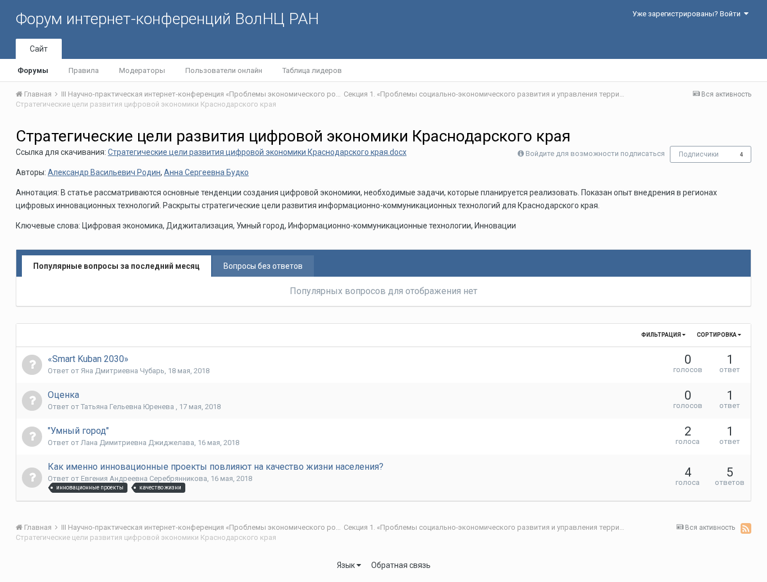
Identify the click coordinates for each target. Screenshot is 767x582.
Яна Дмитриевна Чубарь (123, 370)
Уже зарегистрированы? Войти (688, 14)
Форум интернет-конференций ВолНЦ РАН (167, 19)
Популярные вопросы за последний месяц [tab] (116, 266)
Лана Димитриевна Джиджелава (137, 442)
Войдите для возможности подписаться (595, 153)
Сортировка (717, 335)
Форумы (32, 70)
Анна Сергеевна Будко (206, 172)
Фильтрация (661, 335)
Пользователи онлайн (223, 70)
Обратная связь (401, 565)
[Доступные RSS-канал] (746, 528)
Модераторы (142, 70)
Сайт (39, 48)
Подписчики (699, 154)
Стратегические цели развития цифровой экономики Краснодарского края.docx (257, 152)
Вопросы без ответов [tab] (263, 266)
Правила (84, 70)
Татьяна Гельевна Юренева (128, 406)
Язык (347, 565)
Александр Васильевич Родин (104, 172)
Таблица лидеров (312, 70)
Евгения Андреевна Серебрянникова (144, 478)
